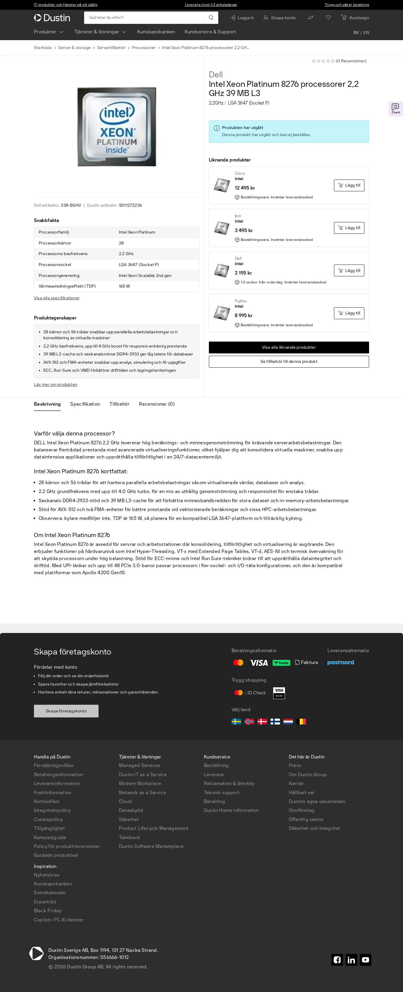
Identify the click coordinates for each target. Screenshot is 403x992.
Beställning (216, 765)
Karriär (296, 783)
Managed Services (139, 765)
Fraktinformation (52, 792)
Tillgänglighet (49, 828)
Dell (216, 74)
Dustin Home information (231, 810)
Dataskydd (131, 810)
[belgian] (301, 722)
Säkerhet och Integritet (314, 828)
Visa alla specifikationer (57, 298)
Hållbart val (301, 792)
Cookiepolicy (48, 819)
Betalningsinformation (58, 774)
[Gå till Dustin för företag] (53, 17)
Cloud (125, 801)
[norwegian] (249, 722)
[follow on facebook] (337, 960)
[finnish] (275, 722)
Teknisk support (222, 792)
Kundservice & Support (210, 32)
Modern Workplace (140, 783)
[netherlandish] (288, 722)
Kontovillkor (47, 801)
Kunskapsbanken (156, 32)
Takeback (129, 837)
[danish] (262, 722)
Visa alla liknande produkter (289, 347)
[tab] (49, 404)
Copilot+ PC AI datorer (58, 920)
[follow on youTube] (365, 960)
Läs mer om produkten (55, 384)
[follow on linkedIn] (351, 960)
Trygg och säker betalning (347, 5)
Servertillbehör (111, 47)
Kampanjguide (50, 837)
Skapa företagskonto (66, 711)
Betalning (214, 801)
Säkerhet (129, 819)
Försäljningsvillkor (54, 765)
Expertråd (45, 902)
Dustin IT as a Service (143, 774)
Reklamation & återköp (229, 783)
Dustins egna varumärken (317, 801)
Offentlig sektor (306, 819)
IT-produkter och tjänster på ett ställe (65, 5)
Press (295, 765)
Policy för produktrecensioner (67, 846)
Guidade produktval (56, 855)
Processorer (143, 47)
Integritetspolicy (52, 810)
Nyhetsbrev (47, 875)
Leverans (214, 774)
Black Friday (47, 910)
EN (366, 33)
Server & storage (74, 47)
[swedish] (236, 722)
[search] (211, 18)
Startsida (43, 47)
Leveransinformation (57, 783)
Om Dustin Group (308, 774)
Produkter (45, 32)
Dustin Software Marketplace (151, 846)
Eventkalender (50, 892)
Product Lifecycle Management (154, 828)
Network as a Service (142, 792)
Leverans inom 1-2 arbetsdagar (211, 5)
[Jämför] (310, 18)
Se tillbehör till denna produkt (289, 361)
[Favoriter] (328, 18)
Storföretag (301, 810)
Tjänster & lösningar (96, 32)
